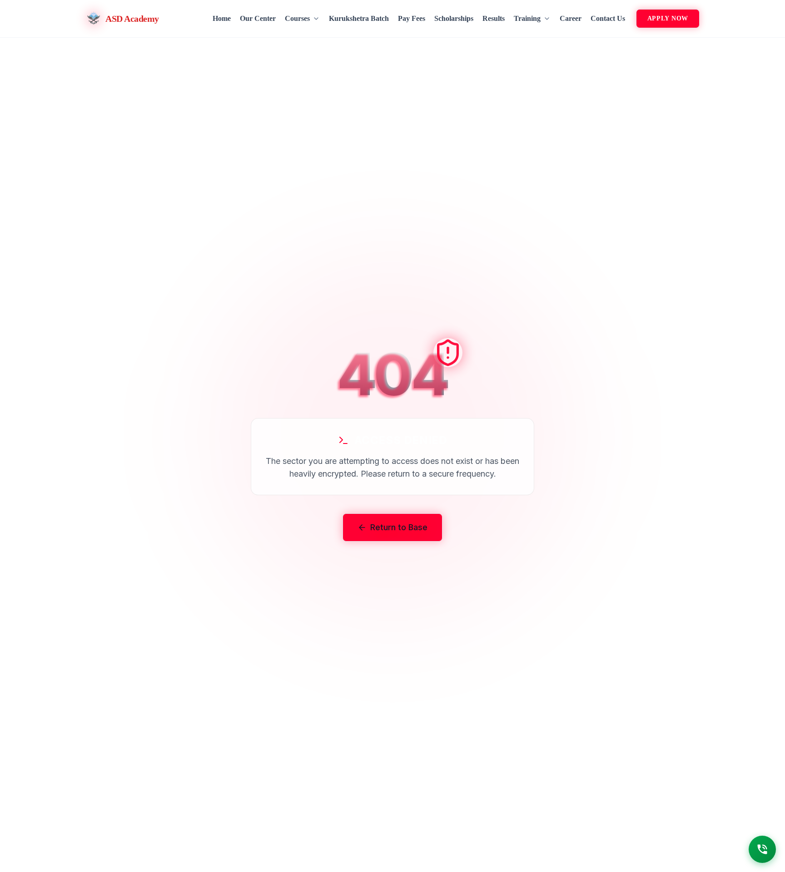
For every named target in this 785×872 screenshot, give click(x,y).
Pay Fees (411, 18)
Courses (297, 18)
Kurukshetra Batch (359, 18)
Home (222, 18)
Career (570, 18)
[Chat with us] (762, 849)
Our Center (258, 18)
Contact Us (608, 18)
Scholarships (453, 18)
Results (493, 18)
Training (527, 18)
